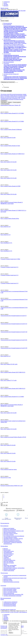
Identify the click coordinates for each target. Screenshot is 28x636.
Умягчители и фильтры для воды (12, 35)
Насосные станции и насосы (10, 533)
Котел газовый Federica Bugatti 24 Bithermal (11, 129)
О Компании (6, 1)
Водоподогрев (12, 40)
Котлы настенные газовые (9, 590)
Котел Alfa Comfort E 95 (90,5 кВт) (9, 364)
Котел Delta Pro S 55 (5, 234)
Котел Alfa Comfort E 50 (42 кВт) (9, 161)
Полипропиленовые (15, 78)
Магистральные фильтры (13, 28)
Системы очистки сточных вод (8, 609)
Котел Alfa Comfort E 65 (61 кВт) (9, 178)
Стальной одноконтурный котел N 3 (9, 283)
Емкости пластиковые (9, 26)
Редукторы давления (18, 30)
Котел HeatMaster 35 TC (6, 242)
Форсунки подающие (19, 45)
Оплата (5, 3)
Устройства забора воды (17, 44)
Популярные (4, 102)
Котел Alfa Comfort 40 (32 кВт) (8, 453)
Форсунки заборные (9, 45)
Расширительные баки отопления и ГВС (14, 69)
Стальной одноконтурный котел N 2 (9, 275)
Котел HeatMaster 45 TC (6, 250)
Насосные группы (17, 59)
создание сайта (4, 634)
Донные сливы (17, 43)
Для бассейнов (4, 546)
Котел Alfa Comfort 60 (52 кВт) (8, 137)
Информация (7, 82)
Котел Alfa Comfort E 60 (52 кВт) (9, 170)
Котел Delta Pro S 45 (5, 226)
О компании (6, 614)
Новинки (10, 102)
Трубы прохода (7, 44)
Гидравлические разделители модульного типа (15, 57)
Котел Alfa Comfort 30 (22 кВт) (8, 461)
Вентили (6, 40)
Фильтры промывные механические (15, 35)
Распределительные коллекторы (12, 60)
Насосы (6, 47)
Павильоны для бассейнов (15, 47)
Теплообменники (20, 40)
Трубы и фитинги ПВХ (9, 566)
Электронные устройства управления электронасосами (14, 37)
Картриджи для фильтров (9, 529)
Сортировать (4, 100)
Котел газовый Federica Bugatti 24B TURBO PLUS (13, 388)
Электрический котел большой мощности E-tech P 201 (14, 340)
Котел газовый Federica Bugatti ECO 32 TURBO (12, 396)
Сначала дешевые (5, 103)
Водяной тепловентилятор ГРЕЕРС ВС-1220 (12, 485)
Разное (2, 599)
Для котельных (4, 573)
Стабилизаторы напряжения (11, 76)
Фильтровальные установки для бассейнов (15, 49)
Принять (11, 632)
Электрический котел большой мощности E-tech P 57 (14, 315)
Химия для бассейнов (8, 570)
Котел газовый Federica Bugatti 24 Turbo (10, 145)
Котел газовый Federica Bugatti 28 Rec (10, 218)
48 (1, 503)
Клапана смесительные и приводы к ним (13, 530)
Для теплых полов (8, 64)
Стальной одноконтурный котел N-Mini (10, 259)
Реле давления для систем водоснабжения (15, 30)
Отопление (3, 585)
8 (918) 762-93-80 (21, 10)
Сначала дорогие (16, 102)
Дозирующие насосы (19, 42)
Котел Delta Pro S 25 (5, 356)
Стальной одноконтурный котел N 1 (9, 267)
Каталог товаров (4, 20)
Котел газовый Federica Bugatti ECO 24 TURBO (12, 121)
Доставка (5, 4)
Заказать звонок (4, 8)
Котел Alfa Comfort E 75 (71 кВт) (9, 380)
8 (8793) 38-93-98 (12, 10)
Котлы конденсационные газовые (11, 588)
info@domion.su (4, 10)
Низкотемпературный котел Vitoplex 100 (10, 105)
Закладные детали (8, 43)
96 (6, 505)
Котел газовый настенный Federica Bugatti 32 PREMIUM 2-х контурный (12, 203)
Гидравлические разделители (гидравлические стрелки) (11, 56)
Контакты (5, 5)
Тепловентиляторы (9, 72)
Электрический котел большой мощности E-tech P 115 (14, 323)
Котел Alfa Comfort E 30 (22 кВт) (9, 429)
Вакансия (5, 619)
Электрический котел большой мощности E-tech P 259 (14, 348)
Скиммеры (23, 43)
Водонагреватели (5, 523)
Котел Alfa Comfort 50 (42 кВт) (8, 445)
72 (4, 505)
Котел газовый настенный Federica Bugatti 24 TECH (13, 437)
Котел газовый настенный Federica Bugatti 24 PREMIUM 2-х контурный (12, 405)
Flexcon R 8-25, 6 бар (6, 477)
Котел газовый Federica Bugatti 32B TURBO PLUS (13, 372)
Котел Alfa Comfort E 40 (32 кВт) (9, 412)
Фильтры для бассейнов (10, 51)
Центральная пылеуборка (17, 79)
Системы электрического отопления (13, 71)
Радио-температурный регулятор (9, 469)
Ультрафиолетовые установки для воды (14, 33)
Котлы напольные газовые (15, 66)
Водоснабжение (4, 525)
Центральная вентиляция (9, 604)
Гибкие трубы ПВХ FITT (17, 48)
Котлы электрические (14, 68)
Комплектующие (8, 59)
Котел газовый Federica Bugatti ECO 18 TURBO (12, 113)
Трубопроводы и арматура (9, 603)
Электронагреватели (9, 42)
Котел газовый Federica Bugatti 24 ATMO (10, 186)
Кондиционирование (6, 598)
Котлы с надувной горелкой (10, 591)
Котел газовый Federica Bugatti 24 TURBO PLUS (12, 153)
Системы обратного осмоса (11, 32)
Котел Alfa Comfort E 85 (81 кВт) (9, 194)
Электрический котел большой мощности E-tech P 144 (14, 331)
